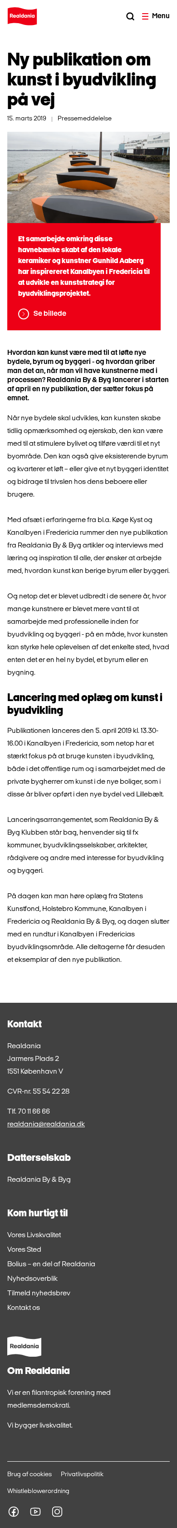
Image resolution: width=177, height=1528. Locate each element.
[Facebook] (13, 1511)
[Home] (22, 16)
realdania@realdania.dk (46, 1124)
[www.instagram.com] (57, 1511)
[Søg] (130, 16)
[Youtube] (35, 1511)
